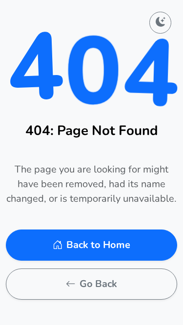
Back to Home (98, 244)
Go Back (98, 283)
